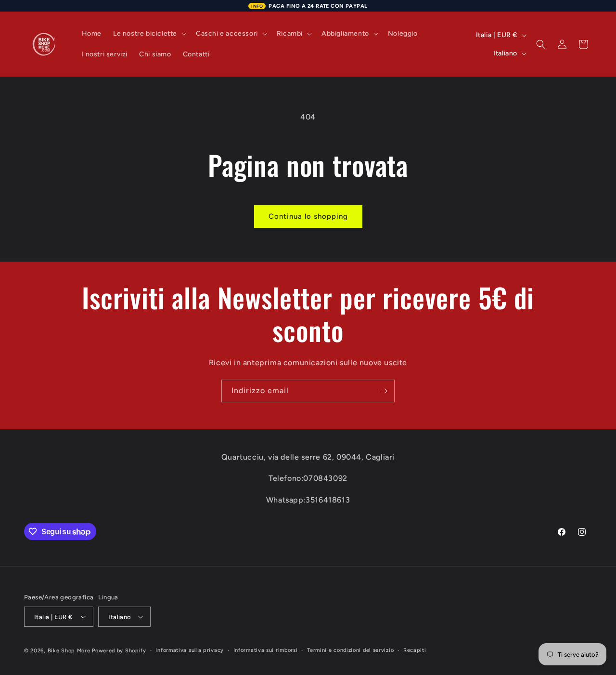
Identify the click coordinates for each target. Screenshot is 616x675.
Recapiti (414, 650)
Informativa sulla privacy (189, 650)
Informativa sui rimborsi (265, 650)
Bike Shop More (69, 651)
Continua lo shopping (308, 216)
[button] (148, 34)
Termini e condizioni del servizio (350, 650)
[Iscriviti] (383, 391)
